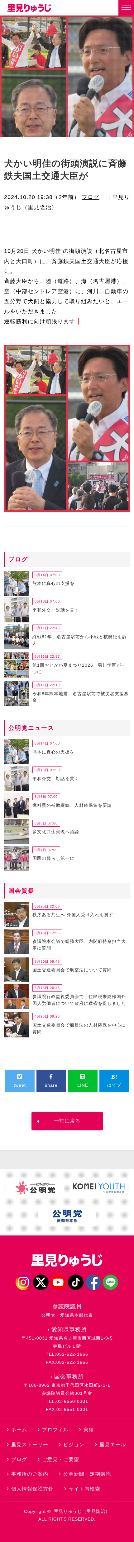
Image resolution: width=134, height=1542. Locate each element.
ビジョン (73, 1444)
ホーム (19, 1429)
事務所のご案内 (29, 1474)
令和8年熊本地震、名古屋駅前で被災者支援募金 (80, 697)
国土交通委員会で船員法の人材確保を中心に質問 (79, 1028)
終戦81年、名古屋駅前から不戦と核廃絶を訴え (79, 640)
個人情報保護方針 (32, 1488)
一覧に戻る (67, 1121)
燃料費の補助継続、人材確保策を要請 (72, 805)
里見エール (112, 1444)
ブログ (90, 197)
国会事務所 (69, 1376)
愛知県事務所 (69, 1329)
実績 (89, 1429)
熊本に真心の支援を (53, 583)
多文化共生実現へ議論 (55, 831)
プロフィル (55, 1429)
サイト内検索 (84, 1488)
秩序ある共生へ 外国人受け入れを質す (72, 914)
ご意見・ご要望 (60, 1459)
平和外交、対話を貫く (55, 610)
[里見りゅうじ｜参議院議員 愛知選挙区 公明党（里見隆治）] (29, 10)
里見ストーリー (29, 1444)
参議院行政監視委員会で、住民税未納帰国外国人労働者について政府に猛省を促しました (79, 1000)
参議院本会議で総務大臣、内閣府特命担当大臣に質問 (79, 945)
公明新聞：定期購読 (87, 1474)
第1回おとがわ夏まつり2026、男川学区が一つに (79, 668)
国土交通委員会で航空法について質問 (72, 969)
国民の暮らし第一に (53, 858)
